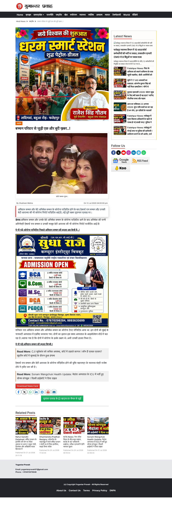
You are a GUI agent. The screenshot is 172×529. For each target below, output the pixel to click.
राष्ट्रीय (59, 14)
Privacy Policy (99, 490)
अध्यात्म (99, 14)
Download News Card (27, 386)
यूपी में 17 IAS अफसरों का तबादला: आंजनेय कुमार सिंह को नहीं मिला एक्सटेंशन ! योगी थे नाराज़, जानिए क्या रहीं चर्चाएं (139, 83)
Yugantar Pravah (83, 484)
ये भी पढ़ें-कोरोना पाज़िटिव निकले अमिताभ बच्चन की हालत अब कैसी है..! (47, 229)
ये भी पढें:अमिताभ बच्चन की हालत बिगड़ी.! (34, 344)
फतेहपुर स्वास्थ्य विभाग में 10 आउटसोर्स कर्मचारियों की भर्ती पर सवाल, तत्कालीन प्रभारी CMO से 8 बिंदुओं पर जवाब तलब (133, 53)
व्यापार (107, 14)
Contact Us (75, 490)
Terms (86, 490)
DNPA (113, 490)
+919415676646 (29, 472)
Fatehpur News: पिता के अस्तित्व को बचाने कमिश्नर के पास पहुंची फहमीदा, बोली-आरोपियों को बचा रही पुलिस (140, 71)
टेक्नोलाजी (116, 14)
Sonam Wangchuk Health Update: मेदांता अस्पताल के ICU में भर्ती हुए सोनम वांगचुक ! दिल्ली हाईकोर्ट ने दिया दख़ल (97, 442)
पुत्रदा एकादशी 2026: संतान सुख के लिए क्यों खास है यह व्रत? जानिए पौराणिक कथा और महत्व (140, 95)
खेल (66, 14)
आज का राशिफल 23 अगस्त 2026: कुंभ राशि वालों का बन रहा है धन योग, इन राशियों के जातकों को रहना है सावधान (140, 107)
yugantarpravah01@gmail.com (34, 469)
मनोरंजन (73, 14)
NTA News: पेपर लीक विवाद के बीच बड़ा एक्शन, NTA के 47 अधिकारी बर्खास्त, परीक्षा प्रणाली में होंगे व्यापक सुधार (73, 442)
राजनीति (50, 14)
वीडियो (135, 14)
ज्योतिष (91, 14)
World (126, 14)
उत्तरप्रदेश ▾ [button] (38, 14)
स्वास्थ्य (82, 14)
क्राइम (28, 14)
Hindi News (20, 21)
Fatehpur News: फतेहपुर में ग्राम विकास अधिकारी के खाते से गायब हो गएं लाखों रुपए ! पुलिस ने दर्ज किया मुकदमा (139, 119)
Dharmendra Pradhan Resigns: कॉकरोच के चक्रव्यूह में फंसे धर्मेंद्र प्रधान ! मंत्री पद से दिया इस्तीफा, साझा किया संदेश (49, 442)
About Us (61, 490)
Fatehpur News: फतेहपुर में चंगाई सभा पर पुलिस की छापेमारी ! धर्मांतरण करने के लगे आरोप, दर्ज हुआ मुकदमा (139, 131)
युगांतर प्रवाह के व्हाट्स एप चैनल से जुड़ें (62, 398)
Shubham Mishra (26, 203)
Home (20, 14)
